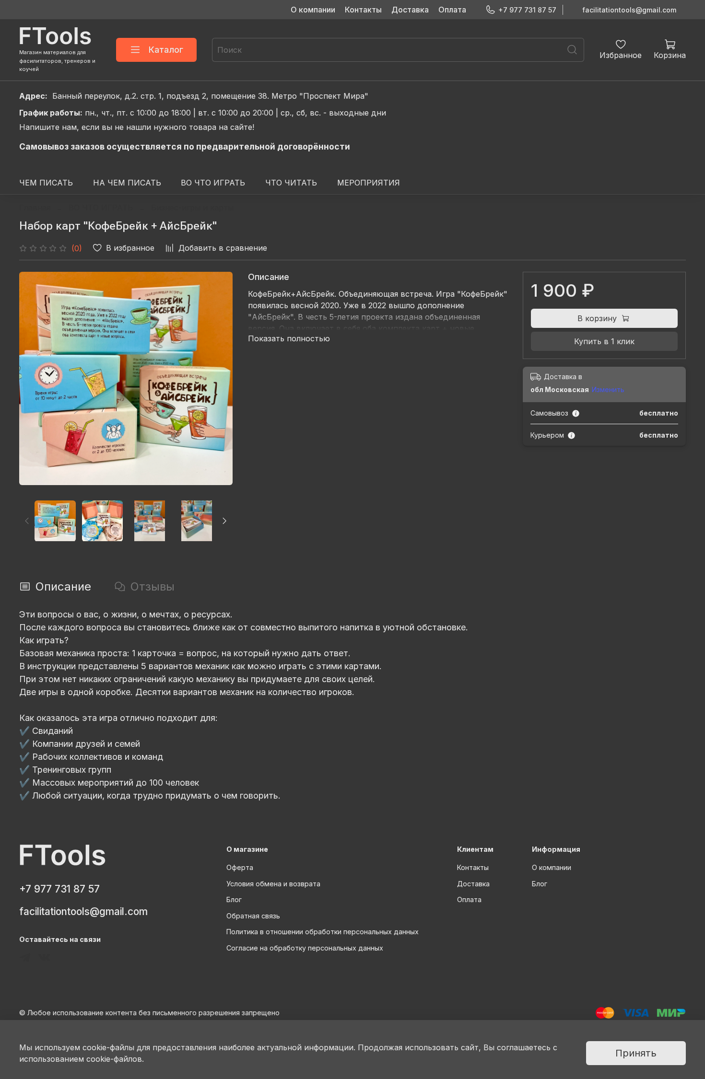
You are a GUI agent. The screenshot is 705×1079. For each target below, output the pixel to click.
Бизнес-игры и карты (192, 207)
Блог (234, 899)
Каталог (166, 50)
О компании (313, 9)
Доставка (410, 9)
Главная (34, 207)
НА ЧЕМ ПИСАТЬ (127, 182)
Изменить (608, 389)
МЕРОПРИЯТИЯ (368, 182)
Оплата (452, 9)
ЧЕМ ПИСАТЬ (46, 182)
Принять (636, 1053)
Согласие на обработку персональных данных (304, 948)
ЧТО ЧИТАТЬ (291, 182)
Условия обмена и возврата (273, 884)
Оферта (239, 867)
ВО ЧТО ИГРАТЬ (213, 182)
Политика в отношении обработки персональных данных (322, 932)
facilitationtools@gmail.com (629, 10)
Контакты (363, 9)
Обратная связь (253, 916)
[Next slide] (217, 378)
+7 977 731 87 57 (527, 10)
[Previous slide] (34, 378)
